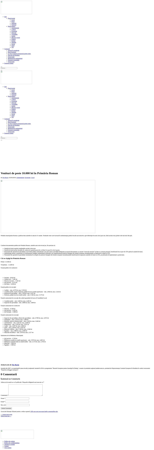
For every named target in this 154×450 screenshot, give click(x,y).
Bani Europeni (12, 52)
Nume (3, 398)
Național (13, 25)
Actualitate (14, 34)
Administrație (15, 28)
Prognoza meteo (8, 63)
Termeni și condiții (9, 444)
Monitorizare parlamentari (15, 58)
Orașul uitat (11, 57)
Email (3, 401)
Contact (6, 446)
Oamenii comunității (13, 60)
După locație (11, 18)
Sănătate (13, 42)
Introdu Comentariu (6, 408)
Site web (3, 405)
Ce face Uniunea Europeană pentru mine (19, 53)
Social (13, 44)
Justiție (13, 36)
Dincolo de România (14, 55)
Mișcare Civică (15, 37)
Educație (13, 33)
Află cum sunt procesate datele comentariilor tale (44, 411)
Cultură (13, 29)
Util (12, 47)
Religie (13, 41)
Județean (13, 23)
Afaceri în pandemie (13, 50)
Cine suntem (7, 447)
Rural (13, 21)
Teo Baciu (5, 177)
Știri (5, 16)
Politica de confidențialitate (11, 443)
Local (13, 20)
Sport (12, 45)
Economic (14, 31)
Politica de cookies (9, 441)
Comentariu (4, 395)
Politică (13, 39)
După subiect (11, 26)
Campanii (7, 49)
